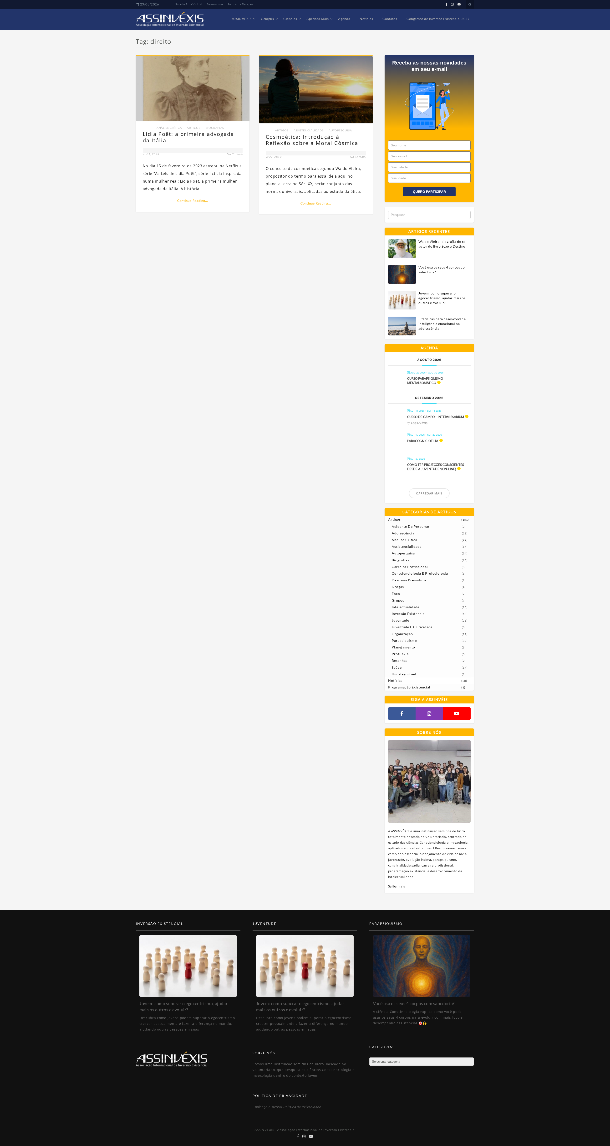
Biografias (214, 128)
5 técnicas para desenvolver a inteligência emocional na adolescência (442, 323)
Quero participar (429, 192)
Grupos (398, 600)
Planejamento (403, 647)
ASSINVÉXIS (241, 19)
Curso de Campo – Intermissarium (435, 417)
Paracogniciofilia (422, 441)
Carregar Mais (429, 493)
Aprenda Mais (317, 19)
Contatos (389, 19)
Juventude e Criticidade (412, 627)
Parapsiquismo (404, 640)
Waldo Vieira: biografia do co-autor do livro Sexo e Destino (442, 243)
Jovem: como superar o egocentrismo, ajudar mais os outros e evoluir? (441, 298)
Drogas (398, 587)
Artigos (193, 128)
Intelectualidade (405, 607)
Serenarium (215, 4)
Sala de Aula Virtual (188, 4)
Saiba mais (396, 886)
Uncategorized (404, 674)
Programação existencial (409, 687)
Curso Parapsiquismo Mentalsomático (425, 381)
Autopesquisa (340, 130)
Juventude (400, 620)
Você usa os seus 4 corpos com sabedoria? (443, 269)
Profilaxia (400, 654)
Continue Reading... (192, 201)
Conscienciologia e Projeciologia (420, 573)
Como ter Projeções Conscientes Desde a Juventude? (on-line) (435, 467)
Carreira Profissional (410, 567)
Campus (267, 19)
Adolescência (403, 533)
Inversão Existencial (409, 614)
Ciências (290, 19)
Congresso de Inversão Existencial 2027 (438, 19)
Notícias (366, 19)
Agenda (344, 19)
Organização (402, 634)
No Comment (236, 154)
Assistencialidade (309, 130)
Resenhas (399, 660)
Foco (396, 594)
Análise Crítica (169, 128)
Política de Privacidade (302, 1107)
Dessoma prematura (409, 580)
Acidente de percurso (410, 526)
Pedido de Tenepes (240, 4)
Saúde (397, 667)
